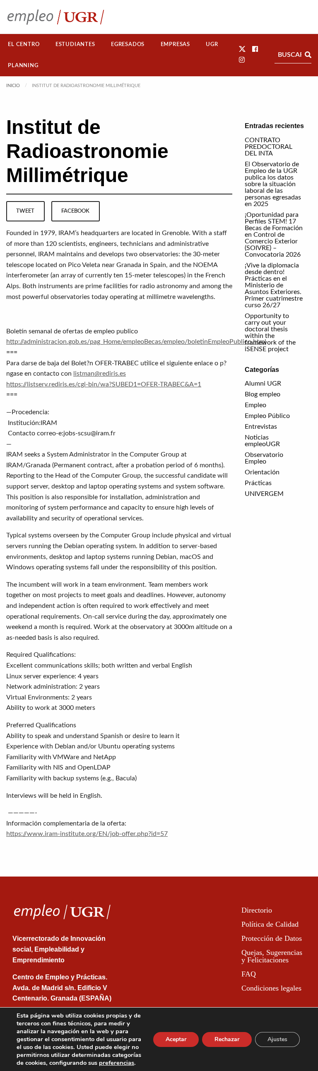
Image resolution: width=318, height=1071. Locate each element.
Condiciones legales (271, 988)
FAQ (248, 974)
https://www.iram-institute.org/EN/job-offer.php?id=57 (87, 834)
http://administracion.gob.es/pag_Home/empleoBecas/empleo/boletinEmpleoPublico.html (136, 341)
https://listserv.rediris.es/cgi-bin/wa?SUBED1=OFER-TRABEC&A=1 (103, 384)
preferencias (116, 1062)
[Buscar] (308, 54)
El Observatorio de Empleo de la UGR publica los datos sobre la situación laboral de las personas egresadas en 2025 (273, 184)
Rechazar (226, 1039)
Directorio (256, 910)
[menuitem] (24, 44)
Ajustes (277, 1039)
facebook (75, 211)
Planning (23, 65)
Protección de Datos (271, 938)
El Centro (23, 44)
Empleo (255, 405)
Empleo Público (267, 416)
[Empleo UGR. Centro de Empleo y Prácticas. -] (56, 16)
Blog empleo (262, 394)
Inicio (13, 85)
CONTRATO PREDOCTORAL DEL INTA (268, 147)
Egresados (128, 44)
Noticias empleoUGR (262, 440)
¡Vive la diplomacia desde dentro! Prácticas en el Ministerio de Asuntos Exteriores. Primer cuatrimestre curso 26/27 (274, 285)
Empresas (175, 44)
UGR (212, 44)
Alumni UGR (263, 383)
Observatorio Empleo (264, 458)
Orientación (262, 472)
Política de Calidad (270, 924)
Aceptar (176, 1039)
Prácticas (258, 483)
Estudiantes (75, 44)
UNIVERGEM (264, 494)
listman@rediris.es (99, 373)
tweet (25, 211)
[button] (242, 49)
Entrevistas (261, 426)
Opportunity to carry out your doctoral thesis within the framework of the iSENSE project (270, 332)
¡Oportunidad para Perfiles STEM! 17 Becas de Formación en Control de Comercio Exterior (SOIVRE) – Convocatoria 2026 (274, 234)
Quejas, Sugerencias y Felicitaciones (271, 956)
